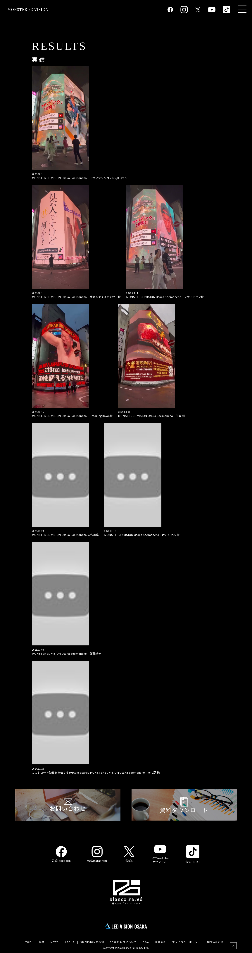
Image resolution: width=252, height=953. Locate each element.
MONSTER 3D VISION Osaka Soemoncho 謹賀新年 (66, 653)
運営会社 (160, 942)
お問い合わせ (215, 942)
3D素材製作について (123, 942)
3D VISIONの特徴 (92, 942)
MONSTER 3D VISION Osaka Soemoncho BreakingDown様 (72, 416)
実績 (42, 942)
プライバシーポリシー (186, 942)
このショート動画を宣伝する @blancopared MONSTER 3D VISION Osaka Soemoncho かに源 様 (96, 772)
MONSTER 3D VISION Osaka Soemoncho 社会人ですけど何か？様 (76, 297)
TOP (28, 942)
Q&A (146, 942)
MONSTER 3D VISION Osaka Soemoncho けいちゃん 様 (141, 535)
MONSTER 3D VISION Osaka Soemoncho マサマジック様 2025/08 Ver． (80, 178)
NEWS (55, 942)
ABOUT (70, 942)
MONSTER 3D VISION (27, 9)
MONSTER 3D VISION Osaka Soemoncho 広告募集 (65, 535)
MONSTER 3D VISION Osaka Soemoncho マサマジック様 (165, 297)
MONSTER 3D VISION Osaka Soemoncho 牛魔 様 (151, 416)
